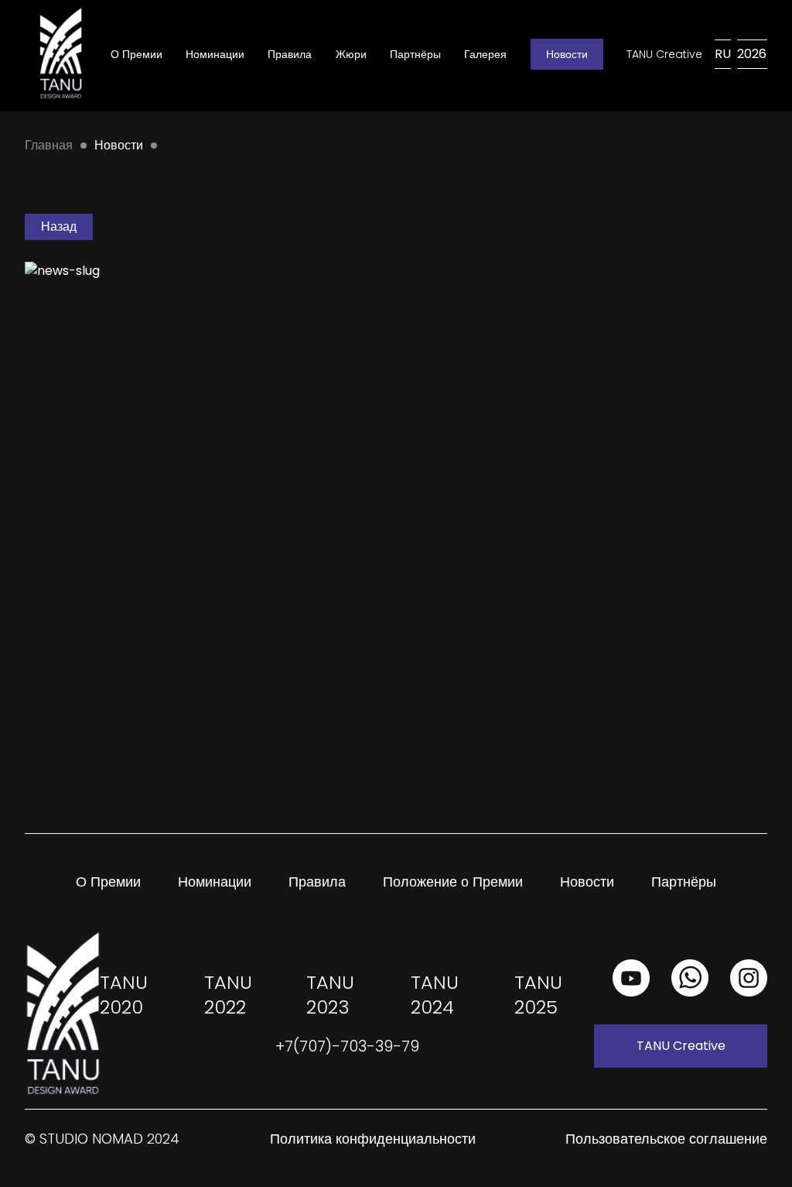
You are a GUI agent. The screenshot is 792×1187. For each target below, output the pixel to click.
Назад (59, 226)
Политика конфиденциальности (373, 1138)
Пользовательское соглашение (666, 1138)
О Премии (136, 54)
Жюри (351, 54)
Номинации (215, 54)
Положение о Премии (453, 881)
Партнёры (415, 54)
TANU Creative (664, 54)
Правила (290, 54)
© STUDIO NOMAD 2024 (102, 1138)
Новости (567, 54)
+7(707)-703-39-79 (347, 1046)
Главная (49, 145)
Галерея (485, 54)
